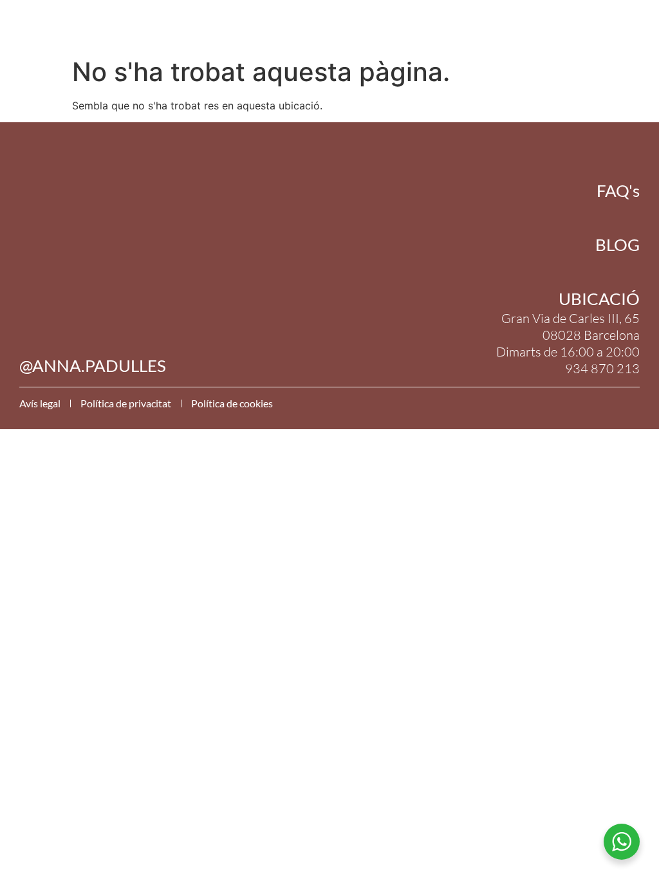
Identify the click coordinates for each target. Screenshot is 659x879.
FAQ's (618, 190)
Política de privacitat (125, 403)
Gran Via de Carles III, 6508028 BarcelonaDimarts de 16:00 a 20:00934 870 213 (568, 343)
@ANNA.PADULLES (92, 365)
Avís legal (39, 403)
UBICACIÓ (599, 298)
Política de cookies (232, 403)
